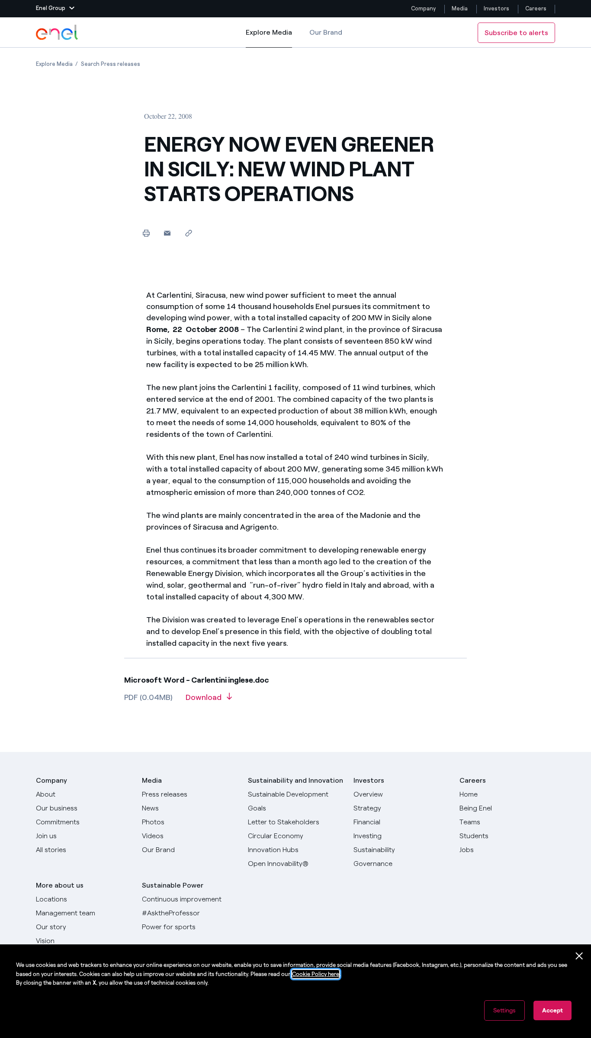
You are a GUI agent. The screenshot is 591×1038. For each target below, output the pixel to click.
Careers (536, 8)
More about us (60, 885)
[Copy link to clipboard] (188, 233)
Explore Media (269, 38)
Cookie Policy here (315, 974)
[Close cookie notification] (579, 956)
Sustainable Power (172, 885)
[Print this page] (146, 233)
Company (423, 8)
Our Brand (325, 32)
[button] (55, 8)
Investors (496, 8)
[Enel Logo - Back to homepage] (57, 32)
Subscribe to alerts (516, 33)
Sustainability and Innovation (295, 780)
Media (460, 8)
